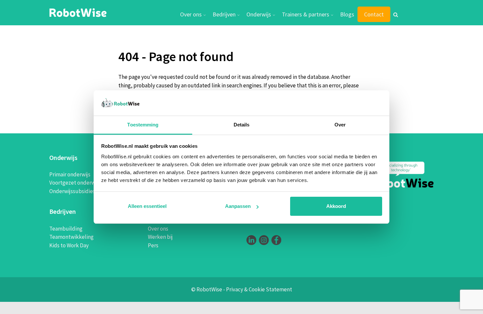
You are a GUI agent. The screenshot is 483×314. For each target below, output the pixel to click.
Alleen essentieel (147, 206)
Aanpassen (238, 206)
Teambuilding (65, 228)
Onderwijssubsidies (72, 191)
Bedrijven (224, 14)
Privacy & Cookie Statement (259, 289)
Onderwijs (258, 14)
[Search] (395, 15)
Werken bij (160, 236)
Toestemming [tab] (142, 124)
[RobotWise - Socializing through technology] (78, 12)
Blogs (347, 14)
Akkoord (336, 206)
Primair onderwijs (69, 174)
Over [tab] (340, 124)
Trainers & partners (305, 14)
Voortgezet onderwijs (74, 182)
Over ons (191, 14)
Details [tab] (242, 124)
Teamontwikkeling (71, 236)
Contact (374, 14)
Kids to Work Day (69, 245)
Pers (153, 245)
